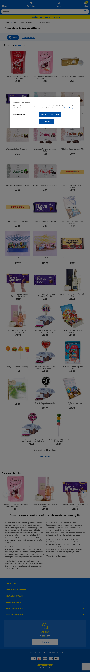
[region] (45, 112)
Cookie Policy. (68, 108)
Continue (46, 121)
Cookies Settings (19, 114)
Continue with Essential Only (50, 114)
